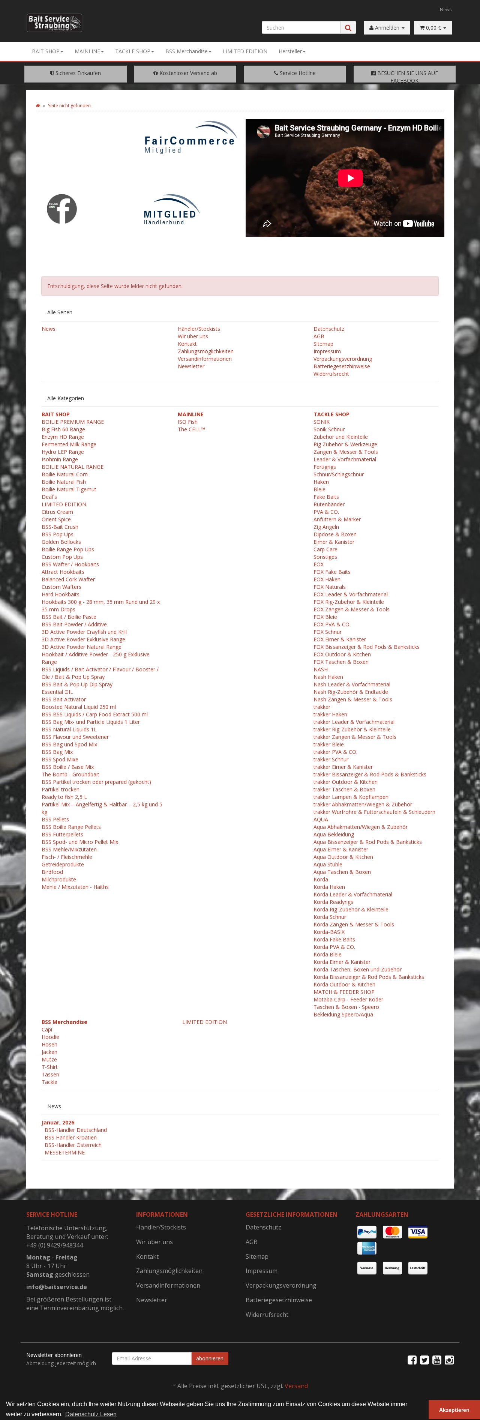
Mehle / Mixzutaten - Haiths (75, 886)
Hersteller (290, 51)
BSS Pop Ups (58, 534)
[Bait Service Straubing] (57, 23)
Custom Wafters (61, 586)
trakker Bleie (329, 744)
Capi (47, 1029)
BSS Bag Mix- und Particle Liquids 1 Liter (91, 721)
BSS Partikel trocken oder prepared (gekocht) (96, 781)
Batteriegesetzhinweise (342, 366)
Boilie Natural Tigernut (69, 489)
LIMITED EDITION (245, 51)
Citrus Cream (57, 511)
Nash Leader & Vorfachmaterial (352, 684)
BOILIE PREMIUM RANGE (73, 421)
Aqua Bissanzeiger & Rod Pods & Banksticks (368, 841)
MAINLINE (87, 51)
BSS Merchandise (186, 51)
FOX (319, 564)
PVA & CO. (326, 511)
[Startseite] (38, 105)
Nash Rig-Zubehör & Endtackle (351, 691)
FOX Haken (327, 579)
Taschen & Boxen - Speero (346, 1006)
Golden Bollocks (61, 541)
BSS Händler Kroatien (71, 1137)
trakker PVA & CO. (335, 751)
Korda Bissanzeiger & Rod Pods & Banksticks (369, 976)
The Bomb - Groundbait (70, 774)
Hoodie (50, 1036)
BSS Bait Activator (64, 699)
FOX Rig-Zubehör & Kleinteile (349, 601)
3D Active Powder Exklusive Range (83, 639)
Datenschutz (329, 328)
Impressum (327, 351)
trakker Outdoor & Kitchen (346, 781)
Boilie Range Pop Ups (68, 549)
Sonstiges (325, 556)
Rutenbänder (329, 504)
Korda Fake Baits (334, 939)
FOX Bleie (325, 616)
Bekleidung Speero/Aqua (343, 1014)
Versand (296, 1386)
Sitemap (323, 343)
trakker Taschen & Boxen (344, 789)
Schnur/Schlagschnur (339, 474)
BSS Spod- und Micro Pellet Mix (80, 841)
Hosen (49, 1044)
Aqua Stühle (328, 864)
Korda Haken (329, 886)
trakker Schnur (331, 759)
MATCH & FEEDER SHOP (344, 991)
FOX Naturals (330, 586)
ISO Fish (188, 421)
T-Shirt (50, 1066)
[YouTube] (436, 1359)
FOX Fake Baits (332, 571)
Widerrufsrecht (331, 373)
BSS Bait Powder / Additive (74, 624)
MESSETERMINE (65, 1152)
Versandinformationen (205, 358)
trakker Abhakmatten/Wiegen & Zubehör (363, 804)
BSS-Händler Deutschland (76, 1129)
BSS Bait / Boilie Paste (69, 616)
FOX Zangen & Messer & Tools (352, 609)
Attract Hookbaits (63, 571)
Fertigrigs (325, 466)
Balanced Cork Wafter (68, 579)
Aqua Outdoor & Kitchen (343, 856)
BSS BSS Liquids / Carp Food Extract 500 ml (95, 714)
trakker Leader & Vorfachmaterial (354, 721)
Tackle (49, 1081)
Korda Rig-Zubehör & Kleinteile (351, 909)
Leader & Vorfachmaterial (345, 459)
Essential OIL (57, 691)
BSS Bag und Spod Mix (69, 744)
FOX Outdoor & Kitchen (342, 654)
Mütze (49, 1059)
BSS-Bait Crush (60, 526)
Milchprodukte (59, 879)
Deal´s (49, 496)
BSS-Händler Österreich (73, 1144)
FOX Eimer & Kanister (340, 639)
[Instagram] (449, 1359)
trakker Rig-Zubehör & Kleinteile (352, 729)
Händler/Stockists (199, 328)
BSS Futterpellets (62, 834)
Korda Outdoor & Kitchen (344, 984)
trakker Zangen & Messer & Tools (355, 736)
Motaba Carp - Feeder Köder (348, 999)
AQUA (321, 819)
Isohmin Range (60, 459)
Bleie (320, 489)
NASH (321, 669)
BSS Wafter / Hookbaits (70, 564)
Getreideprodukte (63, 864)
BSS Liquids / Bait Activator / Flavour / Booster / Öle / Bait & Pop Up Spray (100, 673)
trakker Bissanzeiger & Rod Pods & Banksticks (370, 774)
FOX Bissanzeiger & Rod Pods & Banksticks (367, 646)
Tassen (50, 1074)
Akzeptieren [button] (454, 1410)
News (446, 9)
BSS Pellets (55, 819)
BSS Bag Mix (57, 751)
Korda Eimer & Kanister (342, 961)
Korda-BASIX (329, 931)
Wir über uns (193, 336)
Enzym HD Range (63, 436)
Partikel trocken (61, 789)
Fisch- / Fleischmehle (67, 856)
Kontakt (187, 343)
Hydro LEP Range (63, 451)
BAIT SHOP (46, 51)
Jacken (49, 1051)
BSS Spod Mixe (60, 759)
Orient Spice (56, 519)
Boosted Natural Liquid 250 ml (79, 706)
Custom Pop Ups (62, 556)
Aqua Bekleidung (334, 834)
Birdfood (52, 871)
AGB (319, 336)
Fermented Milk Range (69, 444)
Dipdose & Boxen (335, 534)
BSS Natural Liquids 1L (69, 729)
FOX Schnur (328, 631)
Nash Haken (328, 676)
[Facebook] (412, 1359)
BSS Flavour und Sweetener (75, 736)
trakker (322, 706)
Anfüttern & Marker (337, 519)
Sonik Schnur (329, 429)
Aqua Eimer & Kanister (341, 849)
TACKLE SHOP (132, 51)
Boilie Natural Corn (65, 474)
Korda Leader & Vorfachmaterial (353, 894)
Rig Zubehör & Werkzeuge (345, 444)
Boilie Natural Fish (64, 481)
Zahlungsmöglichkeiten (206, 351)
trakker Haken (330, 714)
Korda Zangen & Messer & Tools (354, 924)
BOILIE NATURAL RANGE (73, 466)
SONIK (322, 421)
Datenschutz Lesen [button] (91, 1414)
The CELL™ (191, 429)
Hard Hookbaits (61, 594)
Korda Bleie (328, 954)
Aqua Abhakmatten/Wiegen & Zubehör (361, 826)
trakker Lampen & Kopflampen (351, 796)
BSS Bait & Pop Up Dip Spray (77, 684)
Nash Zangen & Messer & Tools (353, 699)
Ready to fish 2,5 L (64, 796)
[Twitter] (424, 1359)
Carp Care (326, 549)
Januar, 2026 (58, 1122)
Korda (321, 879)
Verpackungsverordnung (343, 358)
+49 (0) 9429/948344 (54, 1245)
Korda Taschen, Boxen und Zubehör (358, 969)
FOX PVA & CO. (332, 624)
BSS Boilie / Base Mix (68, 766)
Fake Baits (326, 496)
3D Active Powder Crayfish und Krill (84, 631)
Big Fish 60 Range (63, 429)
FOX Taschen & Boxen (341, 661)
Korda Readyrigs (333, 901)
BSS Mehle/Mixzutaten (69, 849)
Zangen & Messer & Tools (346, 451)
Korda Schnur (330, 916)
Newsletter (191, 366)
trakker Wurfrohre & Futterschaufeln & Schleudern (374, 811)
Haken (321, 481)
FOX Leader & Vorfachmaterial (351, 594)
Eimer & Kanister (334, 541)
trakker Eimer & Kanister (343, 766)
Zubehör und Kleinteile (341, 436)
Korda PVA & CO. (334, 946)
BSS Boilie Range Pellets (71, 826)
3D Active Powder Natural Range (82, 646)
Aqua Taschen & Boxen (342, 871)
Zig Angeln (326, 526)
